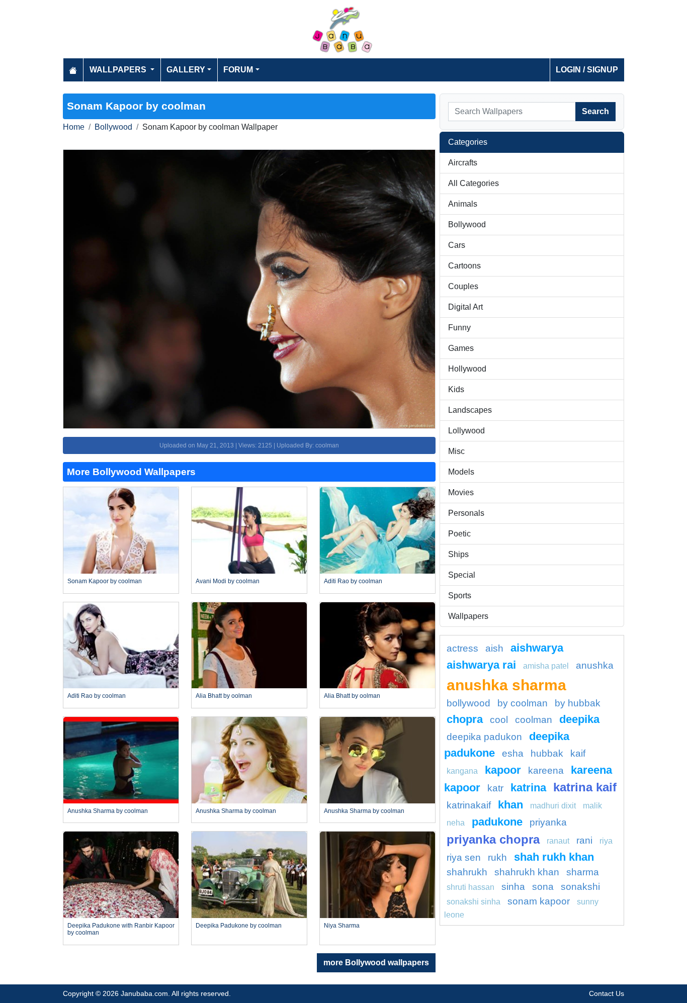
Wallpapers (468, 616)
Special (461, 575)
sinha (513, 886)
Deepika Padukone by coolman (239, 925)
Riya (606, 841)
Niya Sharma (342, 925)
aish (494, 648)
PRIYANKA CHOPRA (493, 839)
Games (461, 348)
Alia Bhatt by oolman (224, 695)
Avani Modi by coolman (228, 581)
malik (592, 805)
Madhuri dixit (553, 805)
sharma (582, 872)
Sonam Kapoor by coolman (104, 581)
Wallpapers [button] (119, 69)
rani (584, 840)
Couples (463, 286)
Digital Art (465, 307)
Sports (459, 595)
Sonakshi (580, 886)
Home (73, 127)
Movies (461, 492)
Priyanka (548, 822)
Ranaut (558, 841)
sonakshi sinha (473, 901)
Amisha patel (546, 666)
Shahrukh (467, 872)
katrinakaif (469, 805)
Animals (462, 204)
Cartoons (464, 265)
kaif (577, 753)
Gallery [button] (185, 69)
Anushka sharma (506, 684)
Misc (456, 451)
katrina (528, 787)
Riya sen (464, 857)
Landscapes (470, 410)
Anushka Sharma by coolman (107, 810)
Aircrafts (462, 162)
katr (495, 788)
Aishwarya (536, 648)
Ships (458, 554)
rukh (497, 857)
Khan (510, 804)
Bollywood (113, 127)
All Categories (473, 183)
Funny (459, 327)
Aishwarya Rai (481, 665)
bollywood (468, 703)
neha (456, 822)
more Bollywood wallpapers (376, 962)
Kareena (546, 770)
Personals (466, 513)
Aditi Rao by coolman (353, 581)
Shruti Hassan (470, 887)
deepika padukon (484, 737)
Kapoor (503, 770)
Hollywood (467, 368)
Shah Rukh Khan (554, 857)
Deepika (579, 719)
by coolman (522, 703)
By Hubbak (577, 703)
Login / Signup (587, 69)
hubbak (547, 753)
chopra (465, 719)
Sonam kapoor (538, 901)
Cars (456, 245)
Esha (513, 753)
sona (543, 886)
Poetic (459, 533)
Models (461, 472)
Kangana (462, 771)
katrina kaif (585, 787)
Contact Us (606, 993)
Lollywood (466, 430)
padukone (497, 821)
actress (462, 648)
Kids (456, 389)
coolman (533, 719)
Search (595, 111)
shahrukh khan (526, 872)
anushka (595, 665)
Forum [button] (238, 69)
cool (499, 719)
